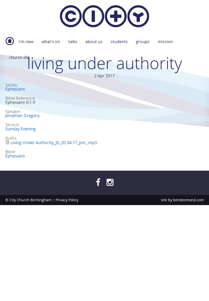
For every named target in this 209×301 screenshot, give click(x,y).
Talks (72, 41)
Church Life (19, 57)
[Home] (104, 17)
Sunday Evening (20, 129)
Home (9, 44)
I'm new (26, 41)
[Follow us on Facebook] (98, 182)
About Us (93, 41)
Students (119, 41)
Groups (143, 41)
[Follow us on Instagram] (110, 182)
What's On (51, 41)
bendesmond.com (188, 199)
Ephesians (15, 89)
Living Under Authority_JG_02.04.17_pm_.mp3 (53, 142)
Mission (165, 41)
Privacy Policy (67, 199)
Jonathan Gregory (22, 115)
